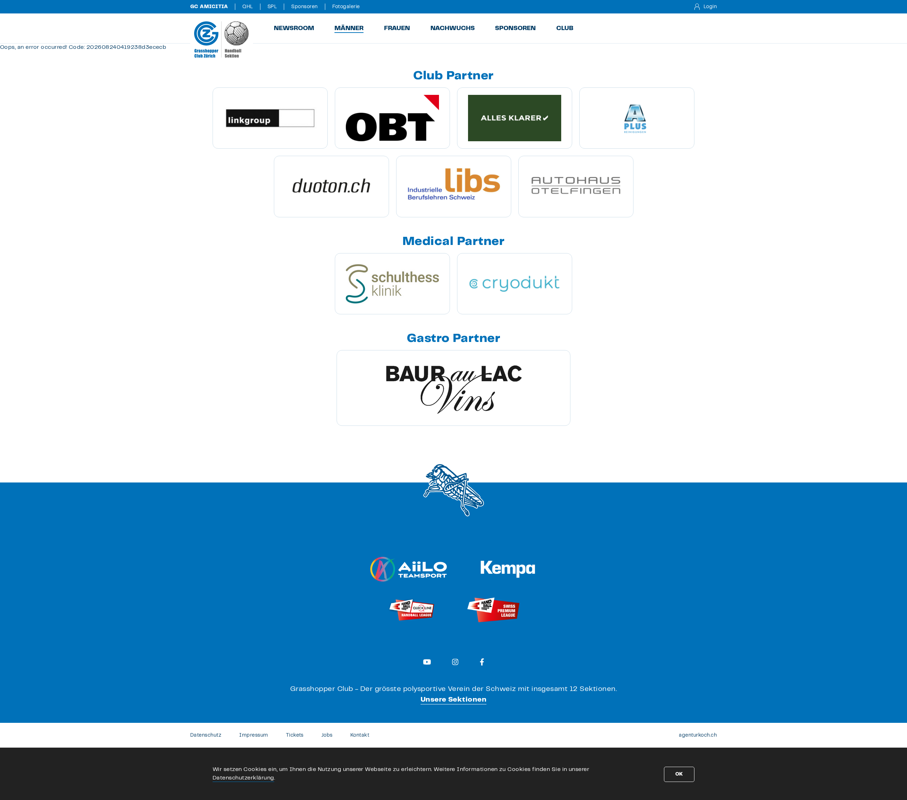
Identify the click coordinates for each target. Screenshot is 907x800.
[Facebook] (482, 662)
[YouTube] (427, 662)
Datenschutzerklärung (243, 778)
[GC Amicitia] (221, 39)
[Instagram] (455, 662)
